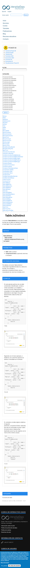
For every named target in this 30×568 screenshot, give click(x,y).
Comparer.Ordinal (7, 166)
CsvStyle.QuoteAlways (8, 178)
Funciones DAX (9, 56)
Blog (4, 34)
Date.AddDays (6, 182)
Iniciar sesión (5, 15)
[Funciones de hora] (13, 109)
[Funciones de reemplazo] (13, 102)
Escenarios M (9, 61)
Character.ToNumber (8, 153)
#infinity (5, 124)
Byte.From (5, 150)
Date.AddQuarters (7, 186)
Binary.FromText (7, 140)
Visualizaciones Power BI (12, 63)
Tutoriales (6, 28)
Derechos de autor (6, 532)
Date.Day (5, 191)
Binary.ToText (6, 145)
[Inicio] (14, 7)
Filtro (4, 67)
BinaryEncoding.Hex (8, 148)
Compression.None (8, 173)
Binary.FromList (7, 139)
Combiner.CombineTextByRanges (11, 161)
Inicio (4, 20)
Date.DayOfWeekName (9, 194)
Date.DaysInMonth (7, 197)
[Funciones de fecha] (13, 82)
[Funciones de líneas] (13, 94)
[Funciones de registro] (13, 101)
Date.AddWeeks (7, 187)
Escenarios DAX (9, 58)
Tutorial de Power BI (10, 51)
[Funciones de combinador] (13, 78)
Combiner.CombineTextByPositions (12, 160)
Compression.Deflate (8, 169)
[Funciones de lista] (13, 96)
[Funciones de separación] (13, 104)
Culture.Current (7, 179)
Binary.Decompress (8, 135)
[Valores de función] (13, 92)
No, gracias (4, 565)
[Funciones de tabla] (13, 106)
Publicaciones (7, 31)
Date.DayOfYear (7, 195)
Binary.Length (6, 142)
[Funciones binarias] (13, 77)
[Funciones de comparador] (13, 80)
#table (4, 127)
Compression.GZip (7, 171)
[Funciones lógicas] (13, 97)
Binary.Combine (7, 132)
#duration (5, 122)
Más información (5, 562)
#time (4, 129)
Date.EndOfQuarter (8, 202)
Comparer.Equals (7, 163)
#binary (5, 116)
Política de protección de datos (9, 528)
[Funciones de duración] (13, 87)
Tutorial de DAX (9, 52)
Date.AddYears (6, 189)
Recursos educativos (9, 36)
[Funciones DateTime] (13, 84)
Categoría (5, 74)
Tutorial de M (8, 54)
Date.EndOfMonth (7, 200)
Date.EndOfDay (7, 199)
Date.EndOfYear (7, 205)
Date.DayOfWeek (7, 192)
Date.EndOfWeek (7, 204)
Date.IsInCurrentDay (8, 210)
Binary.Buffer (6, 130)
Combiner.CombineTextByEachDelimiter (13, 156)
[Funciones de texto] (13, 107)
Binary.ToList (6, 143)
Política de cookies (6, 530)
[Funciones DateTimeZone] (13, 85)
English (9, 11)
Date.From (5, 207)
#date (4, 117)
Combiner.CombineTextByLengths (11, 158)
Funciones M (8, 59)
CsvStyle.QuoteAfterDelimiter (10, 176)
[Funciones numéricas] (13, 99)
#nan (4, 126)
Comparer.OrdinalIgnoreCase (10, 168)
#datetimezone (6, 121)
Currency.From (6, 181)
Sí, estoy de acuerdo (14, 565)
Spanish (4, 11)
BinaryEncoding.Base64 (9, 147)
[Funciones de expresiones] (13, 90)
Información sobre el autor (8, 525)
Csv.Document (6, 174)
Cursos (5, 26)
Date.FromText (6, 208)
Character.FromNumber (9, 152)
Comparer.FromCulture (9, 165)
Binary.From (6, 137)
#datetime (5, 119)
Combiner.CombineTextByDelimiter (11, 155)
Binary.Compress (7, 134)
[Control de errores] (13, 89)
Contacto (6, 39)
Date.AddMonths (7, 184)
